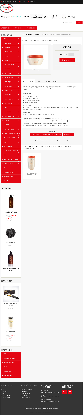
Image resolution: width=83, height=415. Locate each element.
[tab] (60, 80)
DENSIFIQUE (12, 86)
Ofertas (3, 393)
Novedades (6, 188)
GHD (11, 155)
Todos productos (5, 397)
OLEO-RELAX (12, 73)
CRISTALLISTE (12, 99)
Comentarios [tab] (52, 81)
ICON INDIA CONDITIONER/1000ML (11, 212)
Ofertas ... (6, 168)
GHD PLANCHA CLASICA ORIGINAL (10, 304)
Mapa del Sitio (7, 371)
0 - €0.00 (23, 1)
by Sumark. (55, 408)
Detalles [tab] (40, 81)
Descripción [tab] (28, 81)
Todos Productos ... (9, 180)
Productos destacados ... (10, 176)
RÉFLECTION (12, 103)
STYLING (12, 120)
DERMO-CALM (12, 90)
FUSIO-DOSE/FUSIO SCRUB (12, 134)
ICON (11, 142)
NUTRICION (37, 34)
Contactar (24, 391)
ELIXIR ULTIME (12, 77)
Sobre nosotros (8, 354)
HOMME (12, 125)
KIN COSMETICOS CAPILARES (12, 160)
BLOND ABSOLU (12, 51)
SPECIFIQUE (12, 82)
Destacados (6, 281)
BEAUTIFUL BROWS (11, 137)
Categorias (4, 28)
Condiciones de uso (9, 366)
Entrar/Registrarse (9, 1)
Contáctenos (30, 28)
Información (16, 28)
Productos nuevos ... (9, 172)
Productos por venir (6, 395)
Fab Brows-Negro (10, 242)
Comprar (32, 1)
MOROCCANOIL (11, 146)
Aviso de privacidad (9, 362)
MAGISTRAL (45, 34)
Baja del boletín (8, 375)
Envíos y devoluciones (27, 389)
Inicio (23, 34)
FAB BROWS (11, 43)
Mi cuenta (24, 395)
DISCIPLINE (12, 112)
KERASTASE (29, 34)
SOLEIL (12, 107)
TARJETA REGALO (11, 163)
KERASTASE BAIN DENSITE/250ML (10, 332)
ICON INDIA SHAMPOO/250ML (11, 268)
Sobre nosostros (25, 393)
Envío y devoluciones (9, 358)
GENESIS (12, 56)
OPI (11, 39)
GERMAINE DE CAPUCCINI (11, 151)
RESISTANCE (12, 94)
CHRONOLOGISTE (12, 116)
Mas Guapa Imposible (37, 408)
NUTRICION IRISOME (12, 65)
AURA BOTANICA (12, 129)
